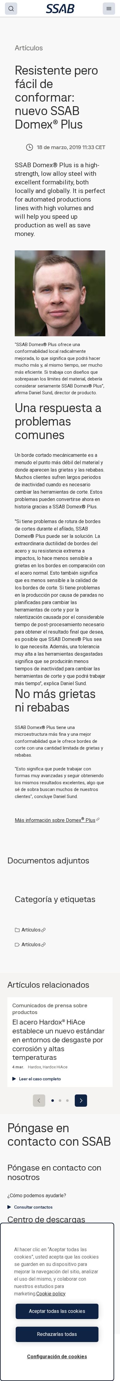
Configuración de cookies (57, 1357)
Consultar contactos (33, 1207)
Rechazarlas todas (57, 1334)
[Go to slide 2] (60, 1100)
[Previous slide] (39, 1100)
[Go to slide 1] (52, 1100)
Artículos (31, 930)
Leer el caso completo (40, 1079)
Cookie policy (51, 1294)
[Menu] (109, 8)
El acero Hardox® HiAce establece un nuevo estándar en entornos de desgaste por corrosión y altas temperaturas (58, 1040)
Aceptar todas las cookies (57, 1311)
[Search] (11, 8)
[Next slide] (81, 1100)
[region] (57, 1302)
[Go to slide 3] (67, 1100)
